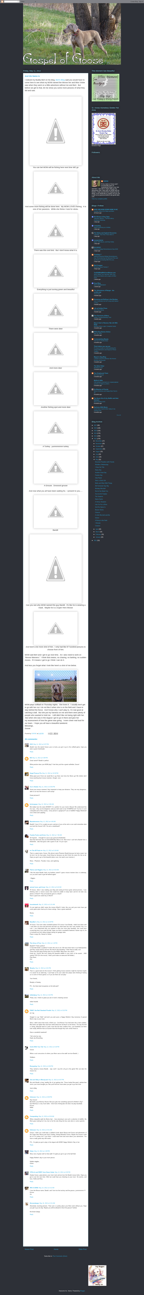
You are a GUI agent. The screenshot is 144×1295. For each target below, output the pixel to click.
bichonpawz (34, 804)
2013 (95, 436)
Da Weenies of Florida (101, 389)
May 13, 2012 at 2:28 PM (42, 1151)
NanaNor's (33, 922)
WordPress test (98, 367)
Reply (31, 751)
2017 (95, 425)
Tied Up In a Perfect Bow (101, 341)
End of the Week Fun (101, 491)
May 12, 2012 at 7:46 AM (54, 835)
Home (56, 1249)
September (99, 449)
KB (31, 758)
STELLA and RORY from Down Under (42, 1172)
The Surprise (99, 496)
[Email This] (49, 734)
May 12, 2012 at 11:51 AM (47, 904)
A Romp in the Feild (101, 520)
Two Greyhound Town (101, 373)
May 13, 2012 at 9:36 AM (46, 1116)
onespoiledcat (98, 240)
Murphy (32, 968)
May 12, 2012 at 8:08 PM (44, 1097)
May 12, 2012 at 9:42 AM (53, 887)
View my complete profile (99, 199)
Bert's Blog (60, 80)
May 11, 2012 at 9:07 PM (41, 744)
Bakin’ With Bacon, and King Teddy (104, 242)
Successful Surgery (101, 494)
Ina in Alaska (34, 787)
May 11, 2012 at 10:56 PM (47, 787)
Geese (97, 518)
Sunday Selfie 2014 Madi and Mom (104, 211)
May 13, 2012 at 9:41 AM (44, 1130)
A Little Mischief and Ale (102, 515)
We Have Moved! (99, 375)
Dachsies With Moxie (101, 407)
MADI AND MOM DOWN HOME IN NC (106, 209)
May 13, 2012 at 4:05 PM (62, 1172)
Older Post (83, 1249)
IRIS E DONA (34, 1188)
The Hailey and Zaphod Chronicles (105, 233)
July (97, 454)
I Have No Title (99, 467)
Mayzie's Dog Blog (100, 357)
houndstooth (34, 904)
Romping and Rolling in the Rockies (106, 299)
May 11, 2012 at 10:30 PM (50, 773)
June (97, 457)
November (99, 443)
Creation (97, 526)
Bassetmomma (35, 821)
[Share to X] (53, 734)
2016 (95, 428)
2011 (95, 540)
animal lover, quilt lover (37, 887)
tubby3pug (33, 995)
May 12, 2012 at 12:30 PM (45, 922)
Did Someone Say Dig (102, 486)
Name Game (99, 499)
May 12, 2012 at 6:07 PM (56, 1079)
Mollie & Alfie (98, 380)
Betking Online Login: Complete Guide (105, 326)
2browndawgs (34, 1203)
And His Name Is (100, 507)
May (97, 459)
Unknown (33, 1097)
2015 (95, 430)
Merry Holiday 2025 (99, 401)
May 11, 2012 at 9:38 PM (40, 758)
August (98, 451)
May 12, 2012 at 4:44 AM (48, 821)
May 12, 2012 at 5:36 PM (51, 1047)
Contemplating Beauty (101, 339)
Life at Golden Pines (100, 308)
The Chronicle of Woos (101, 315)
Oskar (32, 1151)
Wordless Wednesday (101, 464)
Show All (119, 415)
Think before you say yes (102, 346)
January (98, 537)
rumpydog (97, 225)
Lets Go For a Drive (101, 504)
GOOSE (105, 181)
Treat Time (97, 294)
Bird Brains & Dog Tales (102, 217)
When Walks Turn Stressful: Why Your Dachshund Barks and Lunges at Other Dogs (105, 276)
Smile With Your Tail (36, 1047)
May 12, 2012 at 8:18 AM (51, 850)
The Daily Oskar (99, 366)
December (99, 441)
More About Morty (99, 310)
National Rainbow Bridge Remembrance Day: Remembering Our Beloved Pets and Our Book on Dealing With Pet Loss (106, 258)
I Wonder (98, 523)
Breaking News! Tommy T (101, 267)
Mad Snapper (98, 265)
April (97, 529)
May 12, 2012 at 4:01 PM (43, 968)
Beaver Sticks (99, 510)
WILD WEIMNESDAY (100, 285)
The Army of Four (35, 943)
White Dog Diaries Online (102, 332)
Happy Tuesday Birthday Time (102, 317)
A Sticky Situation (100, 502)
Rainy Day (98, 470)
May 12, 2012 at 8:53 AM (51, 870)
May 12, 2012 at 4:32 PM (45, 995)
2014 (95, 433)
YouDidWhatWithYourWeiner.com (105, 272)
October (98, 446)
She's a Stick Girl (100, 480)
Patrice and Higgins (36, 870)
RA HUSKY (97, 247)
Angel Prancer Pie (36, 773)
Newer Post (29, 1249)
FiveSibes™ (98, 254)
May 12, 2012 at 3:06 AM (46, 804)
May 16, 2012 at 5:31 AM (47, 1203)
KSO (31, 744)
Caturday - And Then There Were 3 (104, 234)
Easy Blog (97, 283)
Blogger (82, 1291)
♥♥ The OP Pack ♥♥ (36, 850)
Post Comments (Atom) (60, 1256)
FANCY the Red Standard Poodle (40, 1010)
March (98, 532)
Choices (97, 512)
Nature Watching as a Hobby (102, 227)
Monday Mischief (100, 488)
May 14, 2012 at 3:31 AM (46, 1188)
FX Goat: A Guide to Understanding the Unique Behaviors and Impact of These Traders (105, 349)
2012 (95, 438)
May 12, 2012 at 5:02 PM (59, 1010)
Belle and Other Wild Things (103, 483)
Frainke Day (98, 475)
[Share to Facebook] (55, 734)
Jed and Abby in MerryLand (39, 1079)
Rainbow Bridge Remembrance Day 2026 (106, 249)
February (98, 534)
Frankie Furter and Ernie (38, 835)
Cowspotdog (34, 1116)
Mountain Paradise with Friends (104, 462)
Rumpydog (33, 1066)
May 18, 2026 (98, 333)
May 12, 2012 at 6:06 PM (45, 1066)
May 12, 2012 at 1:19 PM (49, 943)
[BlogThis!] (51, 734)
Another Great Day (100, 472)
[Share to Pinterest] (57, 734)
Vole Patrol (98, 478)
